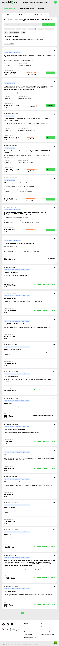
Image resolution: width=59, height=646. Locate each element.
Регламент (26, 629)
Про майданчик (44, 629)
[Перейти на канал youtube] (8, 624)
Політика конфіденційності (47, 634)
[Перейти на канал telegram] (12, 624)
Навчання (25, 2)
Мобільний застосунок (29, 626)
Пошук (48, 24)
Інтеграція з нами (28, 634)
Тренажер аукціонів (45, 631)
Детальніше (50, 73)
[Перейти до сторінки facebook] (3, 624)
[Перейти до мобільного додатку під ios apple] (6, 629)
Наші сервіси (39, 2)
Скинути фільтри (9, 43)
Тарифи (26, 623)
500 (34, 613)
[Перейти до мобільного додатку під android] (16, 629)
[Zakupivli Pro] (9, 2)
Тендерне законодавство (30, 637)
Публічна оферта (45, 626)
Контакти (32, 2)
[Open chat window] (55, 642)
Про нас (46, 2)
